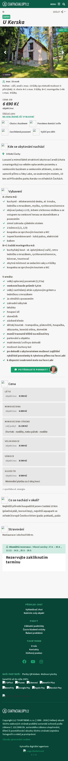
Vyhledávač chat (34, 609)
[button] (59, 11)
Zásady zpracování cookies (16, 739)
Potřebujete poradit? (33, 369)
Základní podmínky (34, 625)
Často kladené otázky (34, 629)
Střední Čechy (13, 153)
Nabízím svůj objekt (34, 612)
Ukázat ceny (8, 113)
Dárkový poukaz (34, 652)
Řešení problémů (34, 632)
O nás (34, 645)
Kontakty (34, 649)
